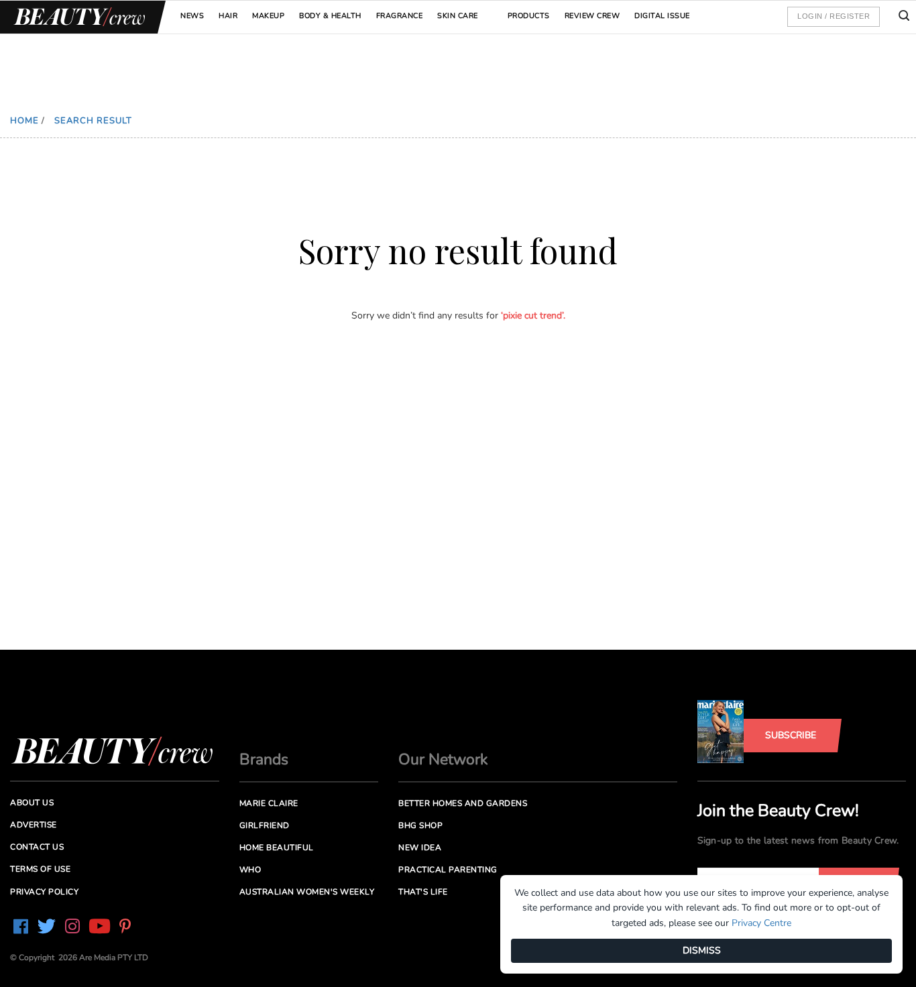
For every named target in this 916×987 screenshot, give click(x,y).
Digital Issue (662, 16)
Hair (228, 16)
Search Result (93, 121)
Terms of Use (40, 869)
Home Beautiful (276, 847)
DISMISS (702, 950)
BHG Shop (420, 825)
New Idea (419, 847)
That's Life (423, 891)
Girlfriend (264, 825)
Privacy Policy (44, 891)
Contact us (37, 846)
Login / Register (833, 16)
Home (24, 121)
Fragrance (399, 16)
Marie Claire (268, 803)
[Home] (77, 17)
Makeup (268, 16)
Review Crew (592, 16)
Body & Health (330, 16)
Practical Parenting (448, 869)
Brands (263, 759)
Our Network (443, 759)
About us (32, 802)
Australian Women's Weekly (307, 891)
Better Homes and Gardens (462, 803)
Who (250, 869)
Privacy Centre (761, 923)
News (192, 16)
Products (529, 16)
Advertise (33, 824)
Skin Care (457, 16)
